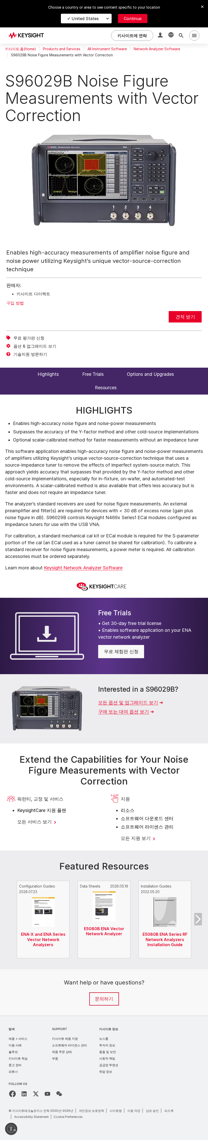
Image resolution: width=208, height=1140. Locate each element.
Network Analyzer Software (157, 49)
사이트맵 (116, 1111)
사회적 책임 (107, 1058)
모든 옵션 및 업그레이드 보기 (128, 702)
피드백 (169, 1111)
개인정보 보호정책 (91, 1111)
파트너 (13, 1072)
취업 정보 (105, 1072)
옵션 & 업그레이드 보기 (34, 346)
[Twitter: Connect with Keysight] (36, 1094)
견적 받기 (185, 316)
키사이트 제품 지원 (65, 1039)
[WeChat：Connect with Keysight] (59, 1094)
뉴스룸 (103, 1039)
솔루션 (13, 1052)
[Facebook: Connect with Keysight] (12, 1094)
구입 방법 (15, 302)
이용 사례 (15, 1045)
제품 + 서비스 (18, 1039)
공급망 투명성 (108, 1065)
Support (59, 1029)
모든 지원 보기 (136, 838)
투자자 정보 (107, 1045)
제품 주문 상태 (62, 1052)
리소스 (127, 810)
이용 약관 (133, 1111)
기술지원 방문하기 (30, 354)
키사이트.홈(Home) (20, 49)
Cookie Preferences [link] (68, 1117)
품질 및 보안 (107, 1052)
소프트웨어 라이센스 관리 (147, 826)
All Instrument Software (107, 49)
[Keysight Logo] (28, 35)
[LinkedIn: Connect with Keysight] (24, 1094)
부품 (55, 1058)
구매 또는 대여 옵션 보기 (123, 711)
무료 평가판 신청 (28, 338)
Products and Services (61, 49)
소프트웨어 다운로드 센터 (147, 818)
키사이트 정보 (108, 1029)
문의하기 (104, 998)
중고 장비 (15, 1065)
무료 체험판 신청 (121, 651)
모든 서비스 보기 (35, 821)
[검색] (181, 35)
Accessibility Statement (31, 1117)
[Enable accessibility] (11, 1129)
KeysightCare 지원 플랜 (41, 810)
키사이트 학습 (18, 1058)
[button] (161, 35)
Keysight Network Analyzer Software (83, 567)
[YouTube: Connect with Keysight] (47, 1094)
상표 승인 (152, 1111)
